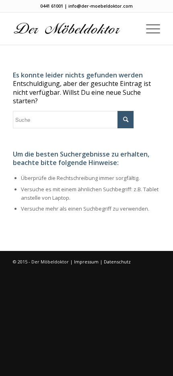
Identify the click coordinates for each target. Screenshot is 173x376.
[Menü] (149, 29)
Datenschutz (117, 262)
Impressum (86, 262)
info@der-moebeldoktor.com (100, 6)
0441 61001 (51, 6)
